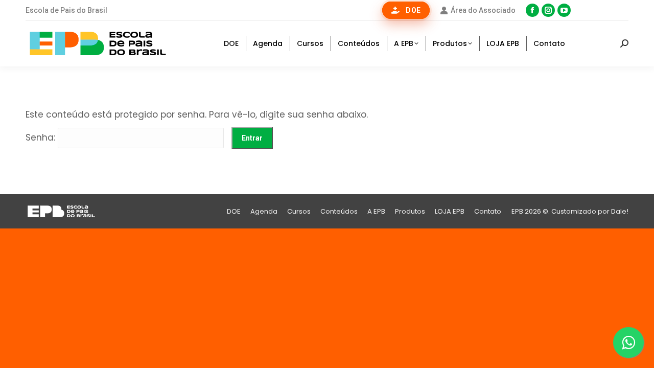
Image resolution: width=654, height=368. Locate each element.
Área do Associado (483, 10)
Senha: (42, 137)
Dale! (619, 211)
